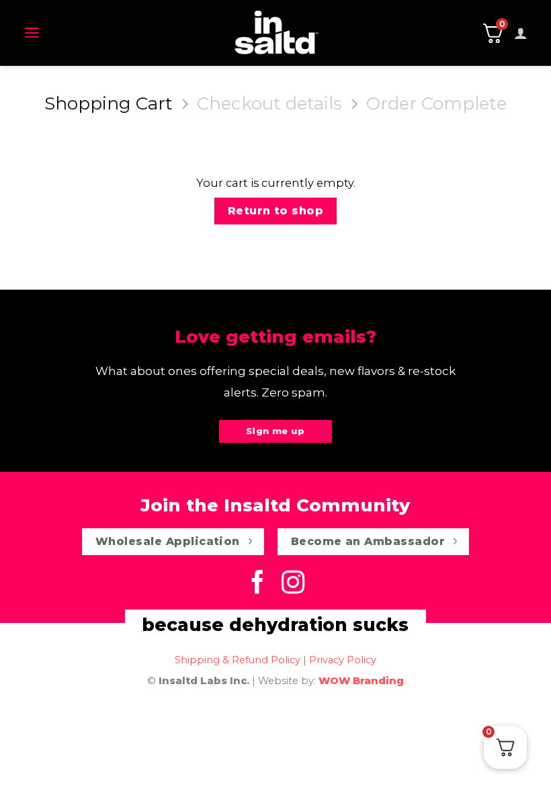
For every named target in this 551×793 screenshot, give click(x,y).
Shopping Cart (108, 103)
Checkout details (269, 103)
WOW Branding (361, 681)
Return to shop (276, 210)
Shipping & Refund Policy (237, 660)
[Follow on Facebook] (257, 584)
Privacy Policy (342, 660)
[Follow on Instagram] (293, 584)
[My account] (520, 33)
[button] (32, 33)
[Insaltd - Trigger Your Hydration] (276, 32)
